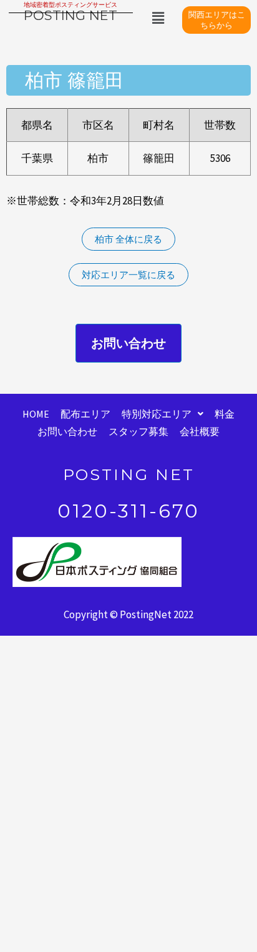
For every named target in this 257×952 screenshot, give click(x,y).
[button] (158, 17)
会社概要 (200, 431)
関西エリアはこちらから (216, 19)
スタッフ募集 (138, 431)
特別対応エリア (157, 414)
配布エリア (85, 414)
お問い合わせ (67, 431)
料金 (225, 414)
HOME (35, 414)
